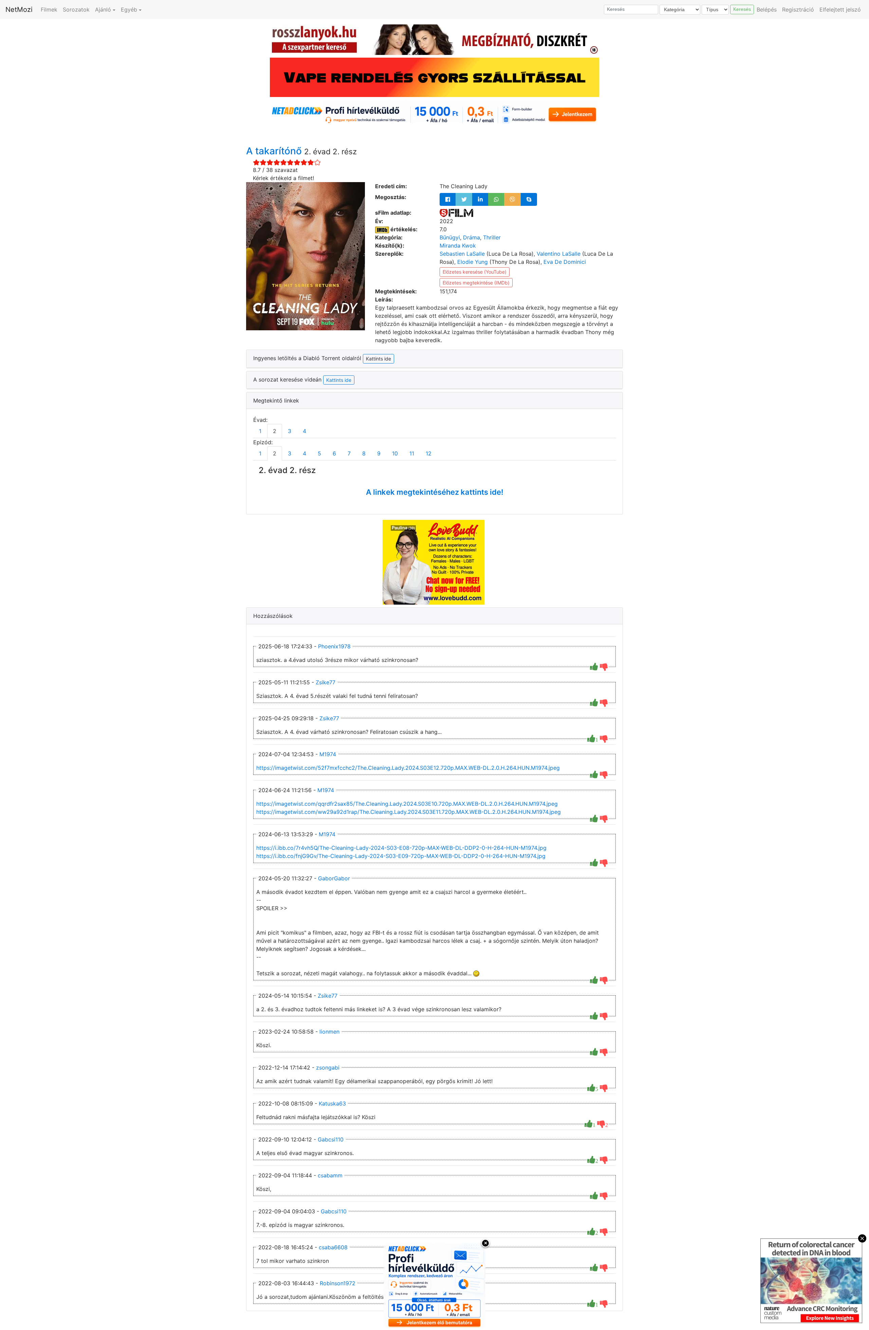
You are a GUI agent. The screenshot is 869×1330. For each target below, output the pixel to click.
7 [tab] (349, 453)
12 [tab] (428, 453)
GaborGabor (334, 878)
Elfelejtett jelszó (840, 9)
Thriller (492, 237)
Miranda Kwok (458, 245)
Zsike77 (325, 682)
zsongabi (327, 1067)
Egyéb (129, 9)
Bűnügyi (450, 237)
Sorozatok (76, 9)
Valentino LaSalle (558, 253)
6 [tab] (334, 453)
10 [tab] (395, 453)
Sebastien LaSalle (462, 253)
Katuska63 (332, 1103)
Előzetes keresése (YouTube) (474, 272)
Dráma (471, 237)
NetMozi (19, 9)
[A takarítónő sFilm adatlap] (456, 212)
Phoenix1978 (334, 646)
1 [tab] (260, 431)
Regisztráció (798, 9)
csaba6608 (333, 1247)
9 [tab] (379, 453)
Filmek (49, 9)
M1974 (327, 754)
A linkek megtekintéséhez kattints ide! (434, 492)
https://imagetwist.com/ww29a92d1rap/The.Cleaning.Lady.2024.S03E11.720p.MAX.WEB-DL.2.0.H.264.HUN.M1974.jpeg (408, 811)
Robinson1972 (337, 1283)
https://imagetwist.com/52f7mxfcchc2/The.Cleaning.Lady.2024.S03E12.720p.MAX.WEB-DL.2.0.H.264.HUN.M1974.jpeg (408, 767)
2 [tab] (274, 431)
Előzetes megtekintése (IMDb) (476, 283)
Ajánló (103, 9)
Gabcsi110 (331, 1139)
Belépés (767, 9)
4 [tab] (304, 431)
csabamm (330, 1175)
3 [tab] (289, 431)
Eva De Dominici (564, 261)
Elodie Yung (472, 261)
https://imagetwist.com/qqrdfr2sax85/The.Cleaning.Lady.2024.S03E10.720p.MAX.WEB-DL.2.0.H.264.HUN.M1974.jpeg (407, 803)
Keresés (742, 9)
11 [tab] (411, 453)
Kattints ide (338, 380)
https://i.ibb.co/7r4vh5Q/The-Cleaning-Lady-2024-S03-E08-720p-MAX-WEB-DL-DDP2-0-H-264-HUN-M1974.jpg (401, 847)
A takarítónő (275, 151)
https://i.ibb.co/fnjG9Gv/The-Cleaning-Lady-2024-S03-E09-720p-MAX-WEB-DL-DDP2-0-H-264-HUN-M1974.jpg (401, 856)
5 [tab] (319, 453)
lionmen (329, 1031)
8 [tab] (364, 453)
